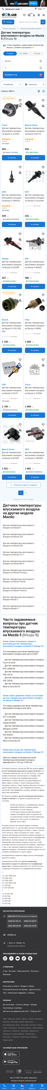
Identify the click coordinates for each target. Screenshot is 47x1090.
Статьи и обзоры (22, 1005)
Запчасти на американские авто (16, 1011)
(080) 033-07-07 (14, 916)
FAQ (4, 993)
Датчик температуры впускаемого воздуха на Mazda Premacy (18, 571)
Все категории (8, 1005)
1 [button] (20, 493)
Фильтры (33, 84)
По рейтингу (8, 84)
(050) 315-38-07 (30, 921)
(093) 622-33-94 (30, 926)
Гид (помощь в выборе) (12, 1008)
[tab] (23, 61)
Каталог (13, 1088)
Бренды (34, 1005)
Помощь (31, 993)
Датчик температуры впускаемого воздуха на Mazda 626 (18, 544)
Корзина (42, 1088)
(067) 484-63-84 (14, 926)
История (12, 971)
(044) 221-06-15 (14, 921)
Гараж (22, 1086)
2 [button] (26, 493)
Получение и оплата (11, 986)
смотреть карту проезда (16, 946)
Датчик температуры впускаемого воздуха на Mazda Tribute (18, 580)
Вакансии (7, 974)
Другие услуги (34, 989)
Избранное (32, 1088)
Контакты (35, 971)
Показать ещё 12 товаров (25, 485)
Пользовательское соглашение (15, 989)
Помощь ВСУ (35, 1011)
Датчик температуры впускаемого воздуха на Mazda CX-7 (18, 553)
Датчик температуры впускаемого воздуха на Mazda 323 (18, 535)
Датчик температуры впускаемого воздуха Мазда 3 (18, 607)
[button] (8, 22)
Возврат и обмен (27, 986)
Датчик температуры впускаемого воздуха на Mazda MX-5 (18, 562)
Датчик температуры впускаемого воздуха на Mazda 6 (18, 526)
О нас (5, 971)
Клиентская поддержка (17, 993)
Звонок (4, 1088)
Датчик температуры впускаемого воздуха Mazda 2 (18, 598)
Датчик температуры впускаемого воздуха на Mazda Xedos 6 (18, 589)
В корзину (12, 158)
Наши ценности (23, 971)
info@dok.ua (11, 935)
